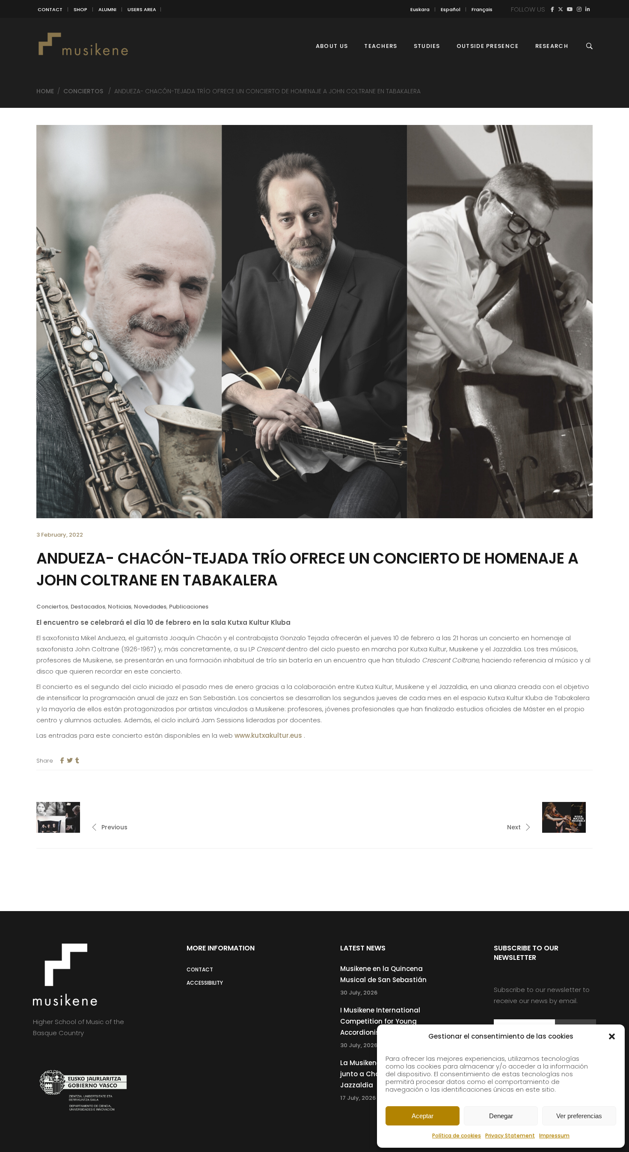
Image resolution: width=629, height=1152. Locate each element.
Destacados (88, 607)
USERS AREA (142, 9)
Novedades (150, 607)
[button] (612, 1036)
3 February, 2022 (59, 535)
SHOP (80, 9)
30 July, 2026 (358, 993)
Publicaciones (188, 607)
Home (45, 91)
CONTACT (50, 9)
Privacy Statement (510, 1135)
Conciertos (83, 91)
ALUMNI (107, 9)
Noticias (119, 607)
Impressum (554, 1135)
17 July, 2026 (358, 1098)
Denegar (501, 1115)
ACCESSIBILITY (205, 982)
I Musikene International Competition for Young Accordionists (380, 1021)
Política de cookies (456, 1135)
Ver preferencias (579, 1115)
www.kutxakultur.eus (268, 735)
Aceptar (422, 1115)
